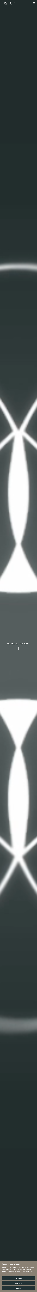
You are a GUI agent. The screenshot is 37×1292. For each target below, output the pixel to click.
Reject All (18, 1288)
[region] (18, 1276)
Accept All (18, 1278)
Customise (18, 1283)
